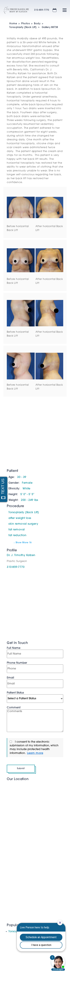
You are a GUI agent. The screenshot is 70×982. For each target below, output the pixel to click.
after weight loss (19, 518)
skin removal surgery (23, 524)
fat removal (16, 529)
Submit (21, 768)
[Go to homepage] (14, 10)
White (26, 488)
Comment (13, 707)
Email (10, 677)
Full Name (13, 648)
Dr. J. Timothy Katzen (21, 555)
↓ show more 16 (23, 543)
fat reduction (17, 535)
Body (37, 23)
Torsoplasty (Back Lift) (23, 27)
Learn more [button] (35, 753)
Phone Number (17, 663)
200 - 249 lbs (29, 500)
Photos (25, 23)
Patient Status (15, 692)
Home (13, 23)
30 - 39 (21, 477)
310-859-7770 (41, 10)
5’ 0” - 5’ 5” (27, 494)
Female (27, 483)
